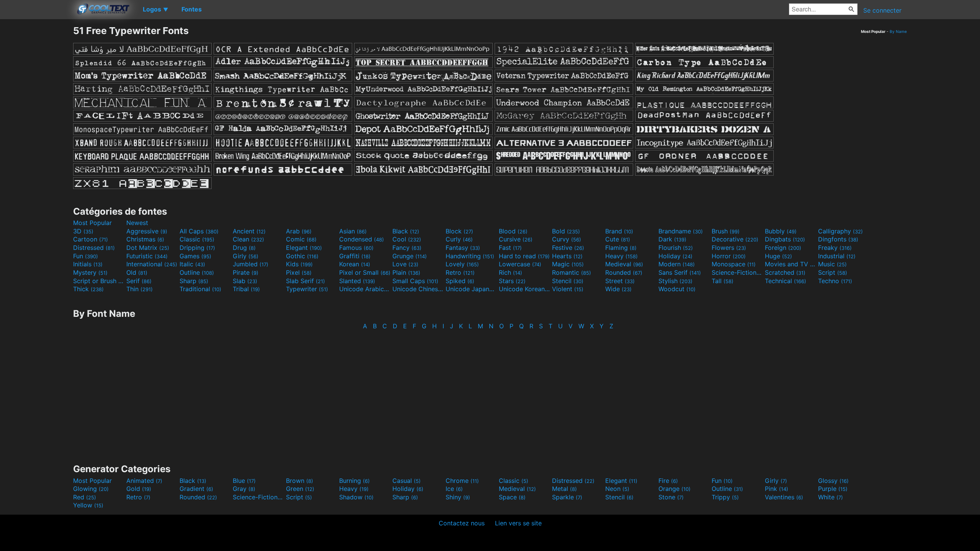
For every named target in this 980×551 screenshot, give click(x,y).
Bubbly (781, 231)
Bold (566, 231)
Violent (567, 289)
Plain (406, 272)
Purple (833, 488)
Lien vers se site (518, 523)
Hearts (567, 256)
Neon (617, 488)
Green (300, 488)
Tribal (246, 289)
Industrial (837, 256)
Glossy (833, 480)
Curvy (566, 239)
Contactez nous (462, 523)
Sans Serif (679, 272)
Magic (568, 264)
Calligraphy (840, 231)
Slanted (357, 281)
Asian (353, 231)
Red (84, 497)
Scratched (785, 272)
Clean (248, 239)
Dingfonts (838, 239)
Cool (406, 239)
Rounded (623, 272)
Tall (722, 281)
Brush (726, 231)
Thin (139, 289)
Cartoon (90, 239)
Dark (672, 239)
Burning (354, 480)
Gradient (196, 488)
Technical (785, 281)
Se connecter (882, 10)
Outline (197, 272)
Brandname (680, 231)
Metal (564, 488)
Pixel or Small (364, 272)
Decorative (735, 239)
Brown (299, 480)
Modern (676, 264)
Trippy (725, 497)
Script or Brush (98, 281)
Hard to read (524, 256)
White (830, 497)
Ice (454, 488)
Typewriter (307, 289)
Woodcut (677, 289)
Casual (406, 480)
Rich (510, 272)
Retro (460, 272)
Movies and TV (790, 264)
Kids (299, 264)
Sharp (194, 281)
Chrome (462, 480)
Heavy (621, 256)
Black (405, 231)
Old (136, 272)
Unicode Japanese (471, 289)
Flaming (621, 247)
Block (459, 231)
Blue (244, 480)
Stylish (675, 281)
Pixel (299, 272)
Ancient (249, 231)
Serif (139, 281)
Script (832, 272)
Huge (778, 256)
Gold (138, 488)
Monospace (734, 264)
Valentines (784, 497)
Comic (301, 239)
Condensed (361, 239)
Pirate (245, 272)
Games (195, 256)
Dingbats (785, 239)
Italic (192, 264)
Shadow (356, 497)
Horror (729, 256)
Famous (356, 247)
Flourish (675, 247)
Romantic (571, 272)
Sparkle (567, 497)
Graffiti (355, 256)
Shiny (458, 497)
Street (620, 281)
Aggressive (146, 231)
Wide (618, 289)
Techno (835, 281)
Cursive (515, 239)
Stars (512, 281)
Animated (144, 480)
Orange (674, 488)
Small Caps (415, 281)
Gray (244, 488)
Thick (88, 289)
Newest (137, 223)
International (151, 264)
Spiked (460, 281)
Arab (299, 231)
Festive (568, 247)
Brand (619, 231)
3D (83, 231)
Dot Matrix (147, 247)
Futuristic (147, 256)
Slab (245, 281)
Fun (85, 256)
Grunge (409, 256)
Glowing (91, 488)
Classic (197, 239)
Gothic (302, 256)
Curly (459, 239)
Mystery (90, 272)
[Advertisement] (36, 139)
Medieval (624, 264)
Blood (513, 231)
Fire (668, 480)
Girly (245, 256)
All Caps (199, 231)
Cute (617, 239)
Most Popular (92, 223)
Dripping (197, 247)
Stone (671, 497)
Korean (354, 264)
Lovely (462, 264)
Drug (244, 247)
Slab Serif (305, 281)
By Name (898, 31)
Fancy (406, 247)
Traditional (200, 289)
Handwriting (470, 256)
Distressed (94, 247)
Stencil (567, 281)
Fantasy (463, 247)
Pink (776, 488)
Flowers (729, 247)
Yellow (88, 505)
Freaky (835, 247)
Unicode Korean (524, 289)
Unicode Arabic (364, 289)
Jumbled (250, 264)
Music (832, 264)
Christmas (145, 239)
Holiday (675, 256)
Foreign (783, 247)
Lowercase (520, 264)
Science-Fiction (737, 272)
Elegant (304, 247)
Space (512, 497)
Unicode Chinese (418, 289)
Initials (88, 264)
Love (405, 264)
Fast (510, 247)
